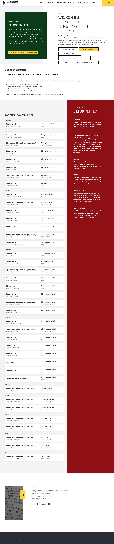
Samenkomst (11, 124)
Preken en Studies (70, 54)
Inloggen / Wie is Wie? (85, 62)
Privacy (65, 62)
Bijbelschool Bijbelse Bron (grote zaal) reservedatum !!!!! (21, 457)
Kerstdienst (10, 363)
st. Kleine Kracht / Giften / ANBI (74, 58)
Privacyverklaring (10, 539)
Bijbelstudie (10, 159)
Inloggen (108, 3)
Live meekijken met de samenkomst (23, 53)
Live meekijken (88, 49)
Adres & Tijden (68, 49)
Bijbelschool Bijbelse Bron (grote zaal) (21, 143)
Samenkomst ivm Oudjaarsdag (18, 379)
